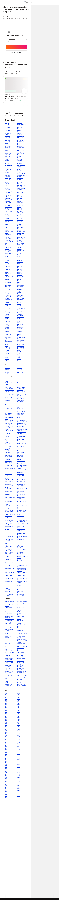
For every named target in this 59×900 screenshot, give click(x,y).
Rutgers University (9, 669)
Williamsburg (20, 178)
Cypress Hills (7, 137)
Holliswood (19, 280)
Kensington (19, 152)
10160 (18, 761)
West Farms (19, 218)
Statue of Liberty (8, 387)
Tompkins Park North (22, 175)
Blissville (19, 263)
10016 (6, 703)
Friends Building (21, 423)
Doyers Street (7, 592)
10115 (6, 741)
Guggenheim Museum (22, 572)
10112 (18, 738)
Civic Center (20, 225)
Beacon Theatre (8, 495)
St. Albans (19, 309)
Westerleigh (19, 359)
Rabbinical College (9, 687)
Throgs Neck (7, 215)
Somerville (7, 306)
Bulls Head (19, 320)
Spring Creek (20, 172)
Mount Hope (20, 205)
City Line (19, 133)
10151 (6, 755)
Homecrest (7, 152)
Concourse (19, 189)
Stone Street (7, 595)
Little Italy (7, 237)
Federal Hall (20, 456)
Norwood (19, 207)
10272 (6, 788)
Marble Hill (7, 201)
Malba (6, 292)
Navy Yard (7, 159)
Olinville (6, 208)
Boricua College (8, 666)
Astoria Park (20, 546)
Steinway (7, 311)
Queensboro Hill (8, 299)
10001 (6, 693)
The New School (8, 613)
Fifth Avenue (7, 400)
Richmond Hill (20, 301)
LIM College (7, 637)
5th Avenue (19, 589)
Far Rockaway (8, 273)
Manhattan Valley (8, 238)
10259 (6, 783)
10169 (18, 767)
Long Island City (21, 291)
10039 (18, 719)
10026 (6, 710)
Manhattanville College (10, 650)
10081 (18, 728)
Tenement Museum (21, 575)
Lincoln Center (8, 433)
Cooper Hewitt (20, 439)
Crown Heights (20, 136)
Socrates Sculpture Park (22, 523)
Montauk (6, 555)
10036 (6, 717)
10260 (18, 783)
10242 (6, 780)
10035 (18, 716)
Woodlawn (7, 221)
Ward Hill (7, 359)
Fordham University (21, 611)
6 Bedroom (19, 371)
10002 (18, 693)
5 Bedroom (7, 371)
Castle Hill (19, 186)
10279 (18, 793)
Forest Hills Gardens (9, 276)
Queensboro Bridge (9, 474)
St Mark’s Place (20, 594)
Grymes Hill (7, 333)
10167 (18, 765)
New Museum (20, 566)
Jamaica (19, 283)
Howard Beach (8, 282)
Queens (18, 254)
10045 (6, 723)
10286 (6, 797)
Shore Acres (20, 351)
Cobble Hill (19, 134)
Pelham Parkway (8, 211)
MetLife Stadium (21, 560)
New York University (22, 601)
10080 (6, 728)
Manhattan (19, 221)
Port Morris (19, 211)
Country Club (7, 192)
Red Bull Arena (8, 565)
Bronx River (7, 186)
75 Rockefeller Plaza (21, 510)
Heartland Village (21, 333)
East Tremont (20, 192)
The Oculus (7, 393)
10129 (18, 749)
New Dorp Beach (21, 340)
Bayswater (7, 260)
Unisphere (19, 459)
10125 (6, 748)
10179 (18, 774)
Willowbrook (7, 360)
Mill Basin (7, 157)
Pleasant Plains (20, 344)
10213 (18, 778)
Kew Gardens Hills (9, 288)
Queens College (20, 616)
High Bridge (20, 196)
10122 (18, 745)
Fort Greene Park (8, 521)
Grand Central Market (9, 420)
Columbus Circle (8, 455)
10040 (6, 720)
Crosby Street (20, 591)
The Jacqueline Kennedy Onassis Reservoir (21, 533)
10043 (6, 722)
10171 (18, 768)
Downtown (7, 139)
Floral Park (19, 273)
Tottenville (7, 357)
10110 (18, 736)
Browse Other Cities (16, 52)
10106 (18, 733)
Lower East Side (21, 237)
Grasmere (19, 330)
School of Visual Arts (9, 619)
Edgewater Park (8, 195)
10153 (6, 756)
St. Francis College (9, 662)
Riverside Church (21, 479)
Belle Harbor (20, 262)
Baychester (19, 182)
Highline (6, 547)
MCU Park (19, 559)
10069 (6, 726)
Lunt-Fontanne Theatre (22, 501)
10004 (18, 694)
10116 (18, 741)
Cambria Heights (8, 267)
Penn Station (20, 455)
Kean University (8, 675)
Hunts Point (7, 198)
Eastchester (7, 194)
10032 (6, 715)
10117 (6, 742)
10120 (18, 743)
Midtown (19, 240)
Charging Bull (8, 446)
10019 (18, 704)
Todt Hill (7, 356)
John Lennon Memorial (22, 421)
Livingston (19, 335)
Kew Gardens (20, 286)
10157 (6, 759)
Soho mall (19, 508)
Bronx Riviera (8, 553)
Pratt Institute (7, 624)
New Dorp (7, 340)
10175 (18, 771)
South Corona (20, 306)
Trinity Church (20, 413)
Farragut (6, 143)
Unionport (19, 215)
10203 (6, 777)
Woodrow (19, 360)
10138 (6, 754)
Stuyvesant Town (8, 246)
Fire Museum (7, 443)
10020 (6, 706)
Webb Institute (8, 682)
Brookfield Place (8, 508)
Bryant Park (20, 545)
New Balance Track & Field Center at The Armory (9, 562)
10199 (18, 775)
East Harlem (20, 227)
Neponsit (19, 293)
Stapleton (19, 354)
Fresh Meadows (20, 276)
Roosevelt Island (20, 243)
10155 (6, 758)
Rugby (18, 169)
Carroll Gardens (8, 133)
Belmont (19, 183)
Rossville (19, 350)
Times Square (8, 247)
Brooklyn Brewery (21, 555)
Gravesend (19, 149)
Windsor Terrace (8, 179)
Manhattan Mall (8, 505)
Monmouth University (22, 671)
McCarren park (20, 516)
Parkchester (19, 208)
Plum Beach (20, 163)
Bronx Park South (21, 185)
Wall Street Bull (20, 446)
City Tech (7, 630)
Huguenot (19, 334)
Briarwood (19, 265)
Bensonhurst (7, 126)
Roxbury (6, 305)
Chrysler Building (21, 398)
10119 (6, 743)
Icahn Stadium (8, 559)
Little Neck (7, 291)
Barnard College (8, 607)
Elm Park (19, 325)
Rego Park (7, 301)
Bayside (19, 259)
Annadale (7, 317)
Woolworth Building (21, 408)
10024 (6, 709)
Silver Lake (7, 353)
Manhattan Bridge (8, 424)
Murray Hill (20, 241)
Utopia (18, 312)
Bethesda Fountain (21, 426)
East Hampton (20, 553)
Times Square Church (9, 430)
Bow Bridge (7, 475)
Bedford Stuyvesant (21, 124)
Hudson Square (8, 234)
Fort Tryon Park (20, 519)
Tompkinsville (20, 356)
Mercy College (20, 682)
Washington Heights (9, 253)
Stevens (19, 623)
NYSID (19, 619)
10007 (6, 697)
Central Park (20, 382)
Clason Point (7, 189)
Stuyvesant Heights (21, 173)
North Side (7, 160)
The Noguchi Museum (22, 565)
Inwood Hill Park (21, 521)
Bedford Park (7, 183)
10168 (6, 767)
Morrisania (7, 204)
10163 (18, 762)
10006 (18, 696)
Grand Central (20, 390)
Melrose (19, 201)
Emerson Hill (20, 327)
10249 (18, 780)
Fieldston (19, 195)
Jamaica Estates (20, 285)
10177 (18, 772)
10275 (18, 790)
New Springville (8, 341)
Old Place (7, 343)
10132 (6, 752)
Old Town (19, 343)
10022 (6, 707)
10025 (18, 709)
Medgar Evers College (9, 661)
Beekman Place (20, 223)
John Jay (6, 614)
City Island (7, 188)
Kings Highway (8, 153)
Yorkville (7, 254)
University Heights (9, 217)
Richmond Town (8, 348)
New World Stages (9, 500)
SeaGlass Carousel (21, 420)
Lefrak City (7, 289)
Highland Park (20, 150)
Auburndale (19, 257)
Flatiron (6, 230)
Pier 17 (18, 440)
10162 (6, 762)
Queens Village (20, 298)
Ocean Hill (19, 160)
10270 (6, 787)
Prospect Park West (9, 594)
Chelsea (19, 224)
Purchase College (21, 658)
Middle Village (8, 293)
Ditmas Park (20, 137)
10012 (18, 700)
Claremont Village (21, 188)
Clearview (19, 267)
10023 (18, 707)
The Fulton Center (9, 511)
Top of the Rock (20, 385)
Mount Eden (7, 205)
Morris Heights (8, 202)
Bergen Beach (20, 126)
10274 (6, 790)
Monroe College (20, 607)
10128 (6, 749)
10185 (6, 775)
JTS (5, 611)
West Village (20, 253)
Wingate (19, 179)
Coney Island (7, 136)
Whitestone (7, 314)
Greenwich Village (9, 231)
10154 (18, 756)
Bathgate (6, 182)
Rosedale (19, 304)
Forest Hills (19, 275)
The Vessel (19, 397)
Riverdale (7, 212)
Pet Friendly (20, 372)
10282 (6, 796)
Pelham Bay (7, 209)
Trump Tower (8, 450)
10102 (18, 730)
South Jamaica (8, 308)
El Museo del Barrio (9, 581)
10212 (6, 778)
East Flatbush (20, 140)
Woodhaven (19, 314)
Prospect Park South (9, 167)
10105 (6, 733)
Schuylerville (20, 212)
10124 (18, 746)
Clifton (18, 322)
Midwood (19, 156)
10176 (6, 772)
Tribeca (19, 247)
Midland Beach (8, 338)
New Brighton (20, 338)
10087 (6, 729)
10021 (18, 706)
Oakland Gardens (8, 296)
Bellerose (7, 263)
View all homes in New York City (16, 47)
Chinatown (7, 225)
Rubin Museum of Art (9, 568)
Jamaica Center (8, 285)
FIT (18, 614)
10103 (6, 732)
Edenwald (19, 194)
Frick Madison (20, 587)
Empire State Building (9, 385)
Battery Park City (8, 223)
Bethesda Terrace (8, 463)
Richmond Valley (21, 348)
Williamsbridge (20, 220)
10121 (6, 745)
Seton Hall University (9, 671)
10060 (6, 725)
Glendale (19, 278)
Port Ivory (7, 346)
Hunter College (8, 623)
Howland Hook (8, 334)
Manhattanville (20, 238)
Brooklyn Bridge (21, 387)
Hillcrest (19, 279)
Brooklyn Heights (8, 130)
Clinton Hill (7, 134)
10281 (18, 794)
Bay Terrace (7, 259)
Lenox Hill (7, 236)
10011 (6, 700)
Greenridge (19, 331)
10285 (18, 796)
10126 (18, 748)
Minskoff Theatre (21, 494)
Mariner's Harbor (21, 337)
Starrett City (7, 173)
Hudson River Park (9, 520)
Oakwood (19, 341)
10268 (6, 785)
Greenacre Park (20, 539)
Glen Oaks (7, 278)
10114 (18, 739)
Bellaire (6, 262)
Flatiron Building (8, 406)
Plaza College (20, 666)
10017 (18, 703)
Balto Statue (7, 459)
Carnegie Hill (7, 224)
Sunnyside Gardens (9, 312)
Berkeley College (8, 655)
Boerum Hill (7, 127)
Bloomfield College (21, 679)
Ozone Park (19, 296)
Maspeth (19, 292)
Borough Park (20, 127)
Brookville (19, 266)
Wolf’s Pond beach (21, 549)
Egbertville (7, 325)
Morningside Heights (9, 241)
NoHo (6, 243)
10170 (6, 768)
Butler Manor (7, 321)
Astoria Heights (8, 257)
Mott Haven (19, 204)
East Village (7, 228)
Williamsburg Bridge (9, 479)
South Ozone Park (21, 308)
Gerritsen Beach (20, 147)
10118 (18, 742)
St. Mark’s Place (8, 589)
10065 (18, 725)
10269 (18, 785)
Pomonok (7, 298)
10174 (6, 771)
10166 (6, 765)
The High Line (20, 388)
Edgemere (7, 272)
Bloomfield (7, 320)
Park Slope (7, 163)
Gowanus (7, 149)
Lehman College (20, 665)
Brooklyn (7, 123)
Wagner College (20, 649)
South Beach (20, 353)
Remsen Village (8, 169)
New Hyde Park (8, 295)
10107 (6, 735)
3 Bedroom (7, 369)
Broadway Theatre (21, 495)
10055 (18, 723)
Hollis (6, 280)
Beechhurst (19, 260)
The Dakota (7, 469)
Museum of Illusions (21, 477)
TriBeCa (19, 468)
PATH (18, 417)
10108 (18, 735)
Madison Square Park (22, 429)
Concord (6, 324)
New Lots (19, 159)
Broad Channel (8, 266)
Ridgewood (7, 302)
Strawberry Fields (8, 421)
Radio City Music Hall (22, 391)
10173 (18, 770)
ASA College (20, 656)
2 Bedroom (19, 368)
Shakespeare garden (9, 526)
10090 (18, 729)
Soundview (7, 214)
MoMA (18, 514)
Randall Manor (20, 347)
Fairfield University (21, 669)
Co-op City (19, 191)
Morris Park (20, 202)
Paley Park (7, 529)
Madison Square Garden (22, 394)
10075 (18, 726)
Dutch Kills (7, 270)
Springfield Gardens (9, 309)
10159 (6, 761)
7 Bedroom (7, 372)
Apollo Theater (20, 485)
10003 (6, 694)
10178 (6, 774)
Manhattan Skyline (9, 388)
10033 (18, 715)
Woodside (7, 315)
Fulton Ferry (20, 146)
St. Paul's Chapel (21, 411)
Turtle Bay (19, 249)
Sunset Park (7, 175)
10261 (6, 784)
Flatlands (6, 144)
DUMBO (19, 139)
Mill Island (19, 157)
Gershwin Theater (8, 491)
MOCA (6, 584)
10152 (18, 755)
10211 (18, 777)
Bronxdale (7, 185)
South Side (7, 172)
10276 (6, 791)
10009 (6, 699)
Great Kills (7, 331)
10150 (18, 754)
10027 (18, 710)
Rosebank (7, 350)
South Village (20, 244)
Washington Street (8, 591)
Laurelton (19, 288)
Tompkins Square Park (22, 520)
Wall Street (19, 251)
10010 (18, 699)
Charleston (7, 322)
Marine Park (7, 156)
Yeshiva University (21, 636)
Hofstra (6, 646)
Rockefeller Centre (21, 513)
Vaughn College (20, 652)
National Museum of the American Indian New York (21, 570)
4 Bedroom (19, 369)
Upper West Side (8, 251)
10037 (18, 717)
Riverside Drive (20, 592)
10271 (18, 787)
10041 (18, 720)
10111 (6, 738)
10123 (6, 746)
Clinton (6, 227)
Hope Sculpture (8, 484)
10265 (18, 784)
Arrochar (19, 318)
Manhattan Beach (21, 153)
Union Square (8, 250)
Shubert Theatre (8, 501)
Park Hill (7, 344)
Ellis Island (19, 393)
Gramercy (19, 230)
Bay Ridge (7, 124)
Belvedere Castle (21, 484)
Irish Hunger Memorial (10, 468)
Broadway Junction (21, 128)
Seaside (19, 305)
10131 (18, 751)
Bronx (6, 181)
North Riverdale (8, 207)
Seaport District (20, 475)
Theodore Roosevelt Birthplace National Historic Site (21, 471)
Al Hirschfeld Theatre (22, 500)
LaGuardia (19, 650)
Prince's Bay (7, 347)
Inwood (19, 234)
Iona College (20, 655)
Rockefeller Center (9, 391)
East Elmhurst (20, 270)
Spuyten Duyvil (20, 214)
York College (7, 643)
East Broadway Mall (21, 511)
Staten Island (20, 315)
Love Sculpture (20, 463)
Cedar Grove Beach (9, 552)
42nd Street (19, 433)
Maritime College (21, 630)
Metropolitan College (22, 674)
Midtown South (8, 240)
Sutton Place (20, 246)
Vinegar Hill (7, 176)
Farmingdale (7, 640)
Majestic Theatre (8, 488)
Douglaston (19, 269)
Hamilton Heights (21, 231)
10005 (6, 696)
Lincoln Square (20, 236)
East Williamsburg (21, 141)
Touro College (8, 656)
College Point (7, 269)
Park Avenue (20, 450)
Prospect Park (8, 545)
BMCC (18, 627)
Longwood (19, 199)
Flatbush (19, 143)
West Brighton (8, 178)
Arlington (7, 318)
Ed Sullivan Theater (21, 481)
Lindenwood (20, 289)
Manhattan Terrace (9, 154)
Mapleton (19, 154)
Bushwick (7, 131)
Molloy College (8, 636)
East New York (8, 141)
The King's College (9, 674)
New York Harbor (21, 542)
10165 (18, 764)
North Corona (20, 295)
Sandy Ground (8, 351)
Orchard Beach (20, 552)
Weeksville (19, 176)
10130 (6, 751)
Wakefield (7, 218)
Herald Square (20, 233)
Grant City (7, 330)
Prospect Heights (8, 165)
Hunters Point (20, 282)
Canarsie (19, 131)
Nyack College (20, 661)
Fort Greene (20, 144)
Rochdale (19, 302)
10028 (6, 712)
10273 (18, 788)
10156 (18, 758)
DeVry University (21, 677)
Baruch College (20, 603)
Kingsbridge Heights (9, 199)
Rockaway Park (8, 304)
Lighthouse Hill (8, 335)
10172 (6, 770)
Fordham (6, 196)
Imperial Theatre (21, 503)
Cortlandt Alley (20, 595)
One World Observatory (10, 390)
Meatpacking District (21, 424)
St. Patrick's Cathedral (9, 394)
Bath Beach (19, 123)
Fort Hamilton (8, 146)
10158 (18, 759)
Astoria (18, 256)
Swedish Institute (8, 665)
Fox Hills (7, 328)
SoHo (6, 244)
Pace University (8, 632)
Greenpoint (7, 150)
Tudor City (7, 249)
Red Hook (19, 167)
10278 (6, 793)
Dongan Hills (20, 324)
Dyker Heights (8, 140)
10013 (6, 701)
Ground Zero (20, 448)
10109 (6, 736)
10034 (6, 716)
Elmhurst (19, 272)
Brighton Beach (8, 128)
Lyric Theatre (7, 494)
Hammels (7, 279)
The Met (19, 379)
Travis (18, 357)
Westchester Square (9, 220)
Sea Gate (6, 170)
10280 (6, 794)
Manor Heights (8, 337)
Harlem (6, 233)
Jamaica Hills (7, 286)
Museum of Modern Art (10, 514)
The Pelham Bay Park (9, 519)
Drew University (8, 672)
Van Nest (19, 217)
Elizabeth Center (8, 513)
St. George (7, 354)
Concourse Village (8, 191)
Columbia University (9, 601)
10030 (6, 713)
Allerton (19, 181)
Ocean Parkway (8, 162)
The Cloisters (7, 566)
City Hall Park (8, 532)
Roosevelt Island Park (9, 546)
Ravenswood (20, 299)
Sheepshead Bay (20, 170)
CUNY (18, 604)
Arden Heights (20, 317)
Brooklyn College (21, 620)
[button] (58, 2)
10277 (18, 791)
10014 (18, 701)
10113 (6, 739)
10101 (6, 730)
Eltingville (7, 327)
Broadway (7, 395)
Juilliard (19, 613)
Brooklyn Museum (9, 578)
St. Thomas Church (9, 435)
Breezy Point (7, 265)
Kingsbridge (20, 198)
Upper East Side (20, 250)
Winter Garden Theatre (10, 497)
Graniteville (19, 328)
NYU (6, 603)
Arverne (6, 256)
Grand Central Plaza (9, 510)
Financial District (21, 228)
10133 (18, 752)
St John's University (9, 609)
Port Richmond (20, 346)
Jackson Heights (8, 283)
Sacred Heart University (22, 675)
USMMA (7, 649)
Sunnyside (19, 311)
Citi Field (7, 556)
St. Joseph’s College (21, 672)
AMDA (6, 633)
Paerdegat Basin (20, 162)
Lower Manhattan (8, 413)
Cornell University (9, 668)
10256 (6, 781)
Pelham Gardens (20, 209)
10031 (18, 713)
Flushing (6, 275)
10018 (6, 704)
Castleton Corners (21, 321)
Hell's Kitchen (8, 362)
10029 (18, 712)
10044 (18, 722)
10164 (6, 764)
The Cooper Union (21, 632)
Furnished (7, 373)
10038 (6, 719)
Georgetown (7, 147)
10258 (18, 781)
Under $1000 (7, 368)
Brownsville (20, 130)
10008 (18, 697)
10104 (18, 732)
